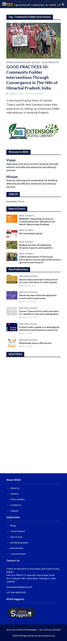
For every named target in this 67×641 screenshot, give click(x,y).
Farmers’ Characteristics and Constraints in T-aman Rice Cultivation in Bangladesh (39, 312)
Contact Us (15, 505)
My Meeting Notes (19, 542)
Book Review (16, 548)
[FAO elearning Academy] (12, 233)
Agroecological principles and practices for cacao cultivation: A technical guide (38, 281)
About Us (15, 488)
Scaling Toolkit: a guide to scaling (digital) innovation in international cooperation (39, 328)
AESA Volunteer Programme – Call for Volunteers (33, 629)
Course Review (17, 553)
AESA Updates (17, 499)
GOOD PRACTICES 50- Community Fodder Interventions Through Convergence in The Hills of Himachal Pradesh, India (32, 77)
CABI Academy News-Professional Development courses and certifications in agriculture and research (40, 260)
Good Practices (50, 62)
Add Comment (36, 93)
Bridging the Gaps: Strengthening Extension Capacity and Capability (36, 246)
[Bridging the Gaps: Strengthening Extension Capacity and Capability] (12, 244)
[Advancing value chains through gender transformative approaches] (12, 294)
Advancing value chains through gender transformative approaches (38, 296)
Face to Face (16, 536)
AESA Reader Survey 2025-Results (35, 343)
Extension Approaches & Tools (23, 62)
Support (14, 510)
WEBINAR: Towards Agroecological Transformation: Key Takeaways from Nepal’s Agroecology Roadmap (37, 222)
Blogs (13, 525)
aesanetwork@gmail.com (19, 587)
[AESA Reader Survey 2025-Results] (12, 342)
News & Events (26, 216)
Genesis (14, 493)
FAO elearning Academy (30, 233)
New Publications (28, 276)
